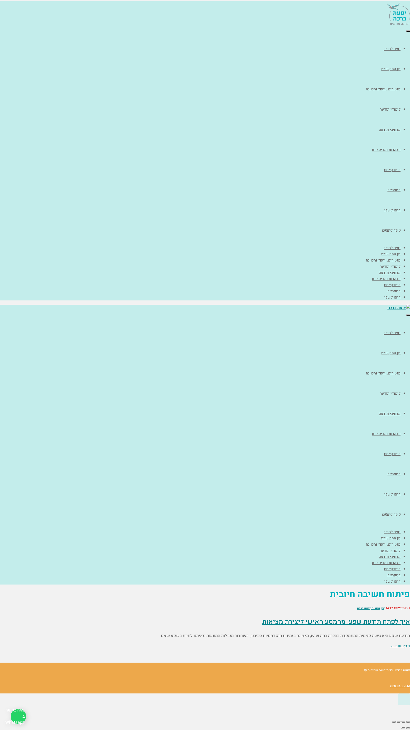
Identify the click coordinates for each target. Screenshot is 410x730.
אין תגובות (377, 608)
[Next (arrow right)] (403, 728)
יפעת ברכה (363, 608)
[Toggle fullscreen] (399, 722)
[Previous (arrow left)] (408, 728)
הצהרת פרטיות (400, 685)
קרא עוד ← (400, 646)
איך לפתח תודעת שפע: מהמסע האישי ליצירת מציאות (336, 622)
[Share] (403, 722)
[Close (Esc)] (408, 722)
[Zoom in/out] (394, 722)
